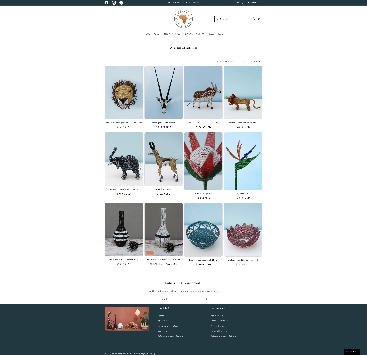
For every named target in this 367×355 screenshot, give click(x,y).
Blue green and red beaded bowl (203, 260)
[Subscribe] (206, 299)
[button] (168, 34)
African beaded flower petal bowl (243, 260)
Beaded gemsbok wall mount (163, 123)
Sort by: (218, 61)
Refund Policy (217, 315)
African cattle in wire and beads (203, 123)
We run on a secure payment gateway (140, 353)
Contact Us (163, 330)
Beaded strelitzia (243, 194)
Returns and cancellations (170, 335)
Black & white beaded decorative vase (124, 260)
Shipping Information (168, 325)
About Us (162, 320)
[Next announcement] (214, 2)
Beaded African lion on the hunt (243, 123)
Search (161, 315)
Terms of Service (219, 330)
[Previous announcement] (153, 2)
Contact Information (221, 320)
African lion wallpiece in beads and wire (124, 123)
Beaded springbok (164, 189)
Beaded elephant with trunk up (124, 189)
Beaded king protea (203, 194)
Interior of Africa (118, 353)
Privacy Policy (217, 325)
